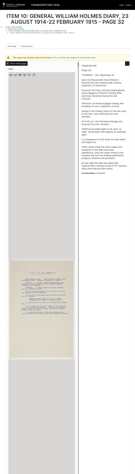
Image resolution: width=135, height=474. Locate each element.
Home (121, 5)
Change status (27, 46)
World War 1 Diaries (16, 29)
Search (128, 5)
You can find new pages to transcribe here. (74, 57)
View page (13, 46)
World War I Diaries (14, 27)
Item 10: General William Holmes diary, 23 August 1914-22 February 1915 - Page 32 (42, 33)
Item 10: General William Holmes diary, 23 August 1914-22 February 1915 (37, 31)
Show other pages (18, 63)
